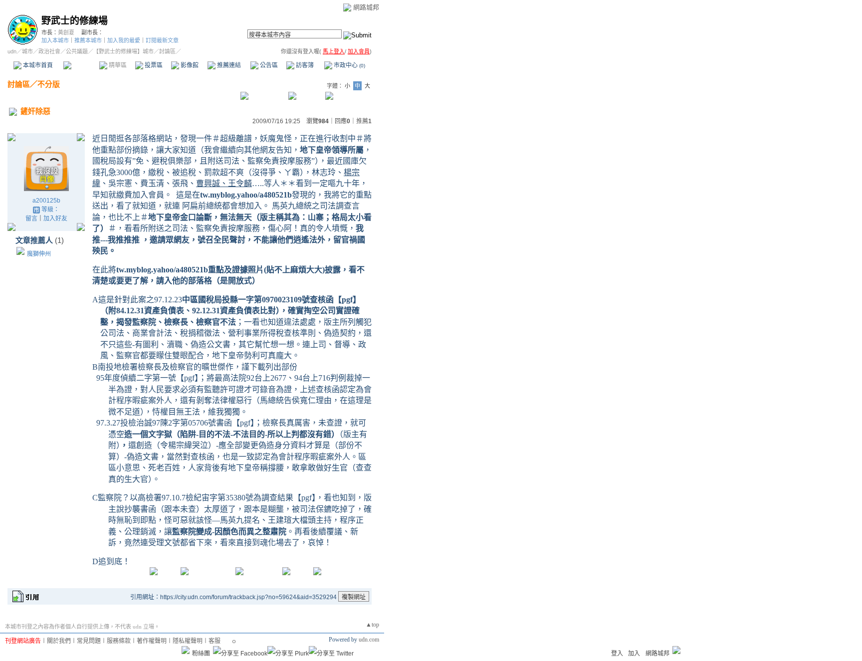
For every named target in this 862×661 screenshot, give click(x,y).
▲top (372, 624)
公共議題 (77, 51)
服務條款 (119, 641)
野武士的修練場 (74, 20)
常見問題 (89, 641)
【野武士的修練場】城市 (123, 51)
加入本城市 (55, 40)
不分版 (48, 84)
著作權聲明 (152, 641)
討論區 (81, 65)
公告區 (268, 65)
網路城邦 (366, 7)
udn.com (369, 639)
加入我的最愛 (123, 40)
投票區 (153, 65)
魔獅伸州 (39, 253)
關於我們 (59, 641)
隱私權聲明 (188, 641)
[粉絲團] (186, 650)
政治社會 (49, 51)
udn (11, 51)
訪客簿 (304, 65)
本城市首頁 (37, 65)
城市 (27, 51)
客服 (214, 641)
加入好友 (55, 218)
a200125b (46, 200)
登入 (617, 653)
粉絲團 (201, 653)
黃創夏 (66, 32)
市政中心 (348, 65)
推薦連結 (228, 65)
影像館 (189, 65)
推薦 (364, 121)
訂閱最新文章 (162, 40)
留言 (31, 218)
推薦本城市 (88, 40)
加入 (634, 653)
